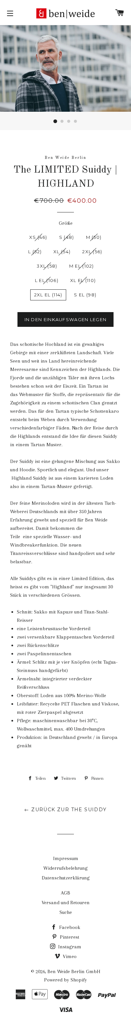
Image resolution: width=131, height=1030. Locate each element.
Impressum (65, 858)
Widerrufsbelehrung (65, 868)
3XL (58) (47, 266)
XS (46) (38, 237)
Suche (65, 912)
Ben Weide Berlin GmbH (73, 971)
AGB (65, 893)
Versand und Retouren (66, 903)
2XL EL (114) (48, 294)
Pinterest (68, 937)
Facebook (69, 927)
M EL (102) (81, 266)
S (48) (66, 237)
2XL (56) (92, 251)
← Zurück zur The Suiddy (65, 810)
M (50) (94, 237)
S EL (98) (85, 294)
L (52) (35, 251)
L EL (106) (46, 280)
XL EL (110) (83, 280)
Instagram (69, 947)
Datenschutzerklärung (66, 878)
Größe (66, 223)
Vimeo (69, 956)
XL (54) (62, 251)
